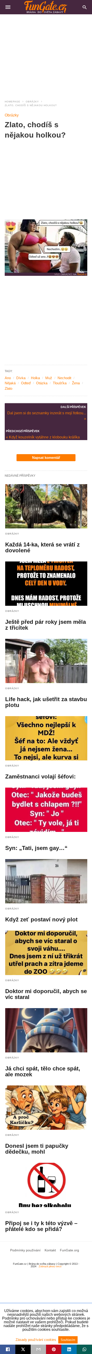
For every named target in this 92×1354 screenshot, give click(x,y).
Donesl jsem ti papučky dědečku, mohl (36, 1149)
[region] (46, 54)
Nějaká (10, 383)
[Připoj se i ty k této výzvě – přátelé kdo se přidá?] (46, 1185)
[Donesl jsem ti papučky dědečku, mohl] (46, 1107)
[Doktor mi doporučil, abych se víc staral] (46, 953)
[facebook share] (7, 1349)
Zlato (8, 388)
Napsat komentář (46, 458)
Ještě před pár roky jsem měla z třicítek (45, 625)
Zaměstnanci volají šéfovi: (40, 776)
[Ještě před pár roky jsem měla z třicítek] (46, 583)
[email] (38, 1349)
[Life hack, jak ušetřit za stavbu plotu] (46, 661)
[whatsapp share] (84, 1349)
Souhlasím (68, 1340)
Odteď (26, 383)
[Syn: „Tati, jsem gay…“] (46, 810)
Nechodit (64, 378)
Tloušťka (60, 383)
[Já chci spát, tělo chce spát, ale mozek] (46, 1030)
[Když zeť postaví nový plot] (46, 881)
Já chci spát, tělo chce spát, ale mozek (42, 1071)
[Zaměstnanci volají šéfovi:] (46, 738)
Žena (76, 383)
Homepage (12, 101)
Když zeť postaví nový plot (41, 919)
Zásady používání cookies (36, 1340)
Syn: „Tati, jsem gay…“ (36, 848)
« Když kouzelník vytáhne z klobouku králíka (43, 437)
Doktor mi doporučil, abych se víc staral (46, 994)
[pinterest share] (53, 1349)
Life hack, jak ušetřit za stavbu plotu (46, 702)
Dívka (20, 378)
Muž (48, 378)
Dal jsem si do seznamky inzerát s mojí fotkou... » (46, 415)
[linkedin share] (69, 1349)
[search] (84, 7)
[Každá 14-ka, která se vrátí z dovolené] (46, 506)
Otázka (41, 383)
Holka (35, 378)
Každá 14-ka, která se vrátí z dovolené (42, 547)
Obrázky (32, 101)
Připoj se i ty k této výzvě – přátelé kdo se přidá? (41, 1226)
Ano (8, 378)
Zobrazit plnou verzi (50, 1266)
